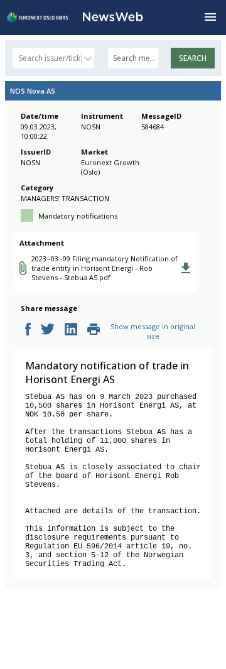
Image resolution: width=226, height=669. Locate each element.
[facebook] (28, 330)
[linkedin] (71, 330)
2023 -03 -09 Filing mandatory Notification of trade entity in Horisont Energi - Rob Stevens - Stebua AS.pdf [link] (104, 268)
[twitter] (48, 330)
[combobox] (20, 58)
